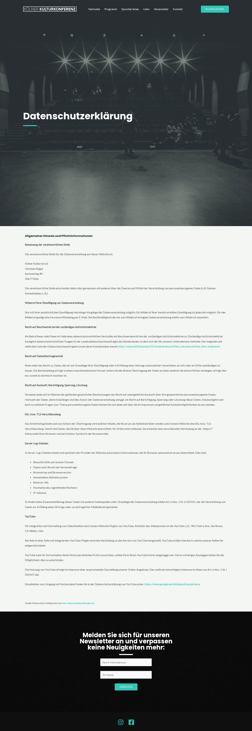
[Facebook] (131, 722)
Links (146, 9)
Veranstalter (161, 9)
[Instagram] (121, 722)
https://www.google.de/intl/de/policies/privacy (172, 584)
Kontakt (178, 9)
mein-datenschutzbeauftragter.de (78, 603)
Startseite (94, 9)
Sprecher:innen (130, 9)
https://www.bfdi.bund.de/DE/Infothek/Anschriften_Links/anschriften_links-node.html (168, 346)
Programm (110, 9)
